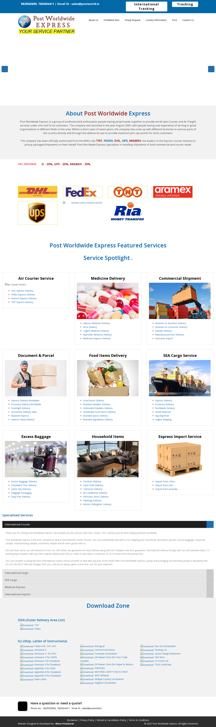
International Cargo (16, 573)
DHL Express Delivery (22, 290)
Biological (100, 646)
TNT (36, 625)
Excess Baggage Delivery (24, 481)
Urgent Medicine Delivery (96, 330)
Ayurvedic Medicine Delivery (97, 334)
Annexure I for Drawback (47, 660)
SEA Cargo (11, 580)
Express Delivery (163, 400)
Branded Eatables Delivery (96, 404)
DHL (43, 646)
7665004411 (63, 708)
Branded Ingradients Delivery (98, 419)
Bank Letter (40, 679)
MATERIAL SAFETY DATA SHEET (111, 671)
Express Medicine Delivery (96, 323)
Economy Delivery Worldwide (26, 404)
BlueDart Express (20, 415)
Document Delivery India (24, 411)
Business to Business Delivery (170, 323)
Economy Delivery (164, 404)
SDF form (160, 657)
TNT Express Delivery (22, 302)
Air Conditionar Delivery (95, 492)
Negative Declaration (105, 682)
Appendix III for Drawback (47, 671)
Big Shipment (162, 415)
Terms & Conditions (139, 720)
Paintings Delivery (92, 500)
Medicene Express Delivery (97, 338)
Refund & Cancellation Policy (111, 720)
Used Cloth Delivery (93, 485)
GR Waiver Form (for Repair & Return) (114, 664)
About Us (93, 20)
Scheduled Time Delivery (23, 485)
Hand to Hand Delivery (22, 419)
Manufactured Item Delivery (169, 334)
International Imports (18, 594)
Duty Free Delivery (20, 496)
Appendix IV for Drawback (47, 675)
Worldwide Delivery (165, 408)
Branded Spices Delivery (95, 415)
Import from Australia (166, 489)
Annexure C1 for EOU (45, 653)
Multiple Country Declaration (109, 679)
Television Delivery (92, 489)
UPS (54, 646)
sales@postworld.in (85, 4)
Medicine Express (15, 587)
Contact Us (188, 20)
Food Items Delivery (93, 400)
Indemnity (100, 668)
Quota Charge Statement (167, 653)
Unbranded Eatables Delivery (98, 408)
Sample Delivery (163, 330)
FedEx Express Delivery (23, 294)
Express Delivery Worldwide (25, 400)
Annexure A (40, 649)
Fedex (37, 628)
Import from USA (164, 485)
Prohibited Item (111, 20)
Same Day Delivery (21, 489)
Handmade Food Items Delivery (99, 411)
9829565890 (49, 708)
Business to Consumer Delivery (171, 326)
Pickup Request (132, 20)
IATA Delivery (90, 326)
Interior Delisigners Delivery (97, 504)
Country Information (156, 20)
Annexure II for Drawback (47, 664)
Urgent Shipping (163, 419)
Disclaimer (72, 720)
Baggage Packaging (21, 492)
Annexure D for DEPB (45, 657)
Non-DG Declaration (165, 646)
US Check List (162, 660)
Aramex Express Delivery (24, 298)
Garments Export (164, 338)
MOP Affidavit (102, 675)
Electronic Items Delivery (95, 496)
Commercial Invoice (105, 649)
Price (174, 20)
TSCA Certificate (163, 664)
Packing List (161, 649)
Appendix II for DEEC (45, 668)
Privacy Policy (87, 720)
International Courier (17, 524)
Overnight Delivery (20, 408)
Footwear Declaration (106, 653)
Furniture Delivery (92, 481)
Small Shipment (163, 411)
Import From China (165, 481)
